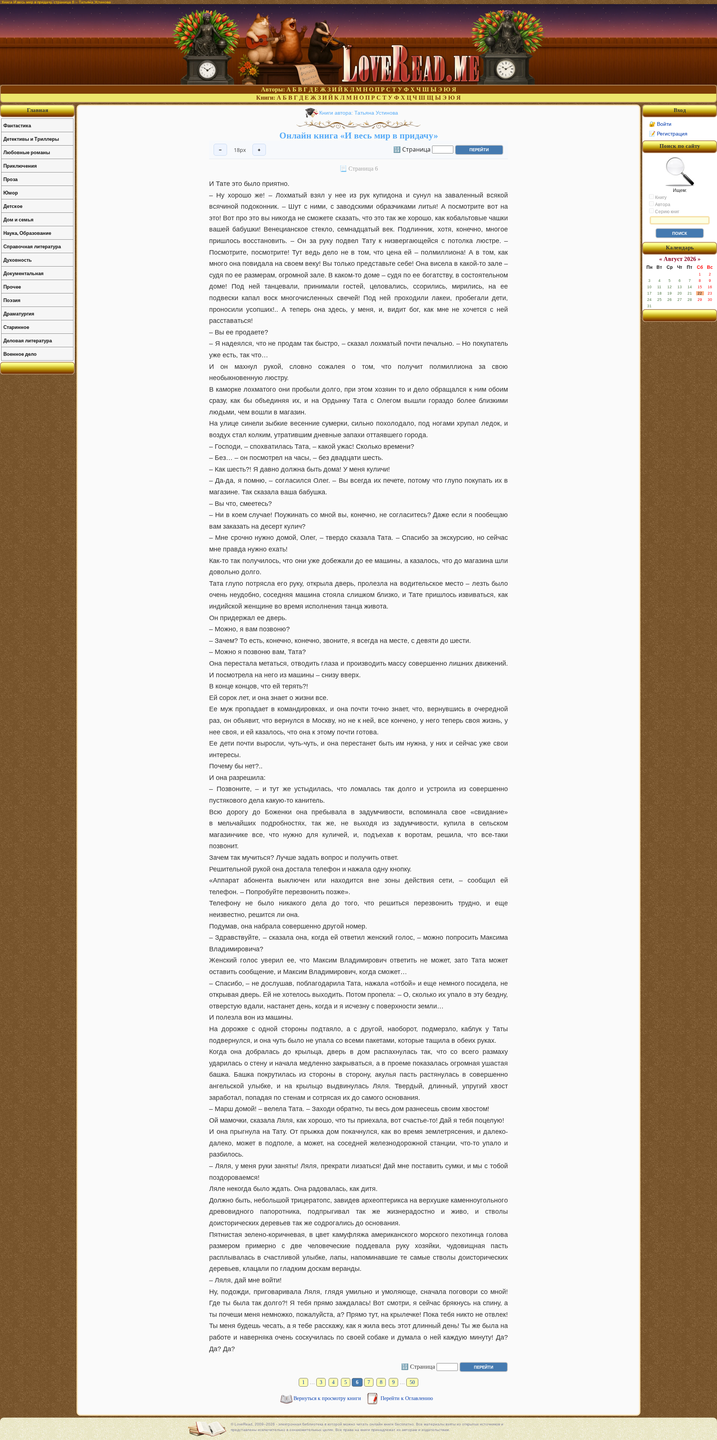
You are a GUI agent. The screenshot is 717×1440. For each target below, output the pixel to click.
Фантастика (17, 125)
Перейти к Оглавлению (407, 1398)
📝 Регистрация (668, 134)
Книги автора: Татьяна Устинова (358, 113)
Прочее (12, 286)
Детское (12, 205)
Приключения (20, 165)
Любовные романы (26, 152)
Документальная (23, 273)
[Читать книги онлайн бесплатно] (358, 83)
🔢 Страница (412, 149)
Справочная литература (32, 246)
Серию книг (666, 211)
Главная (37, 110)
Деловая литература (27, 340)
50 (412, 1382)
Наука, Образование (27, 232)
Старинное (16, 326)
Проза (10, 179)
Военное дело (20, 353)
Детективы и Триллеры (31, 138)
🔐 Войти (660, 124)
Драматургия (18, 313)
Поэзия (12, 300)
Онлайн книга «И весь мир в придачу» (358, 135)
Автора (662, 204)
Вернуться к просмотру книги (328, 1398)
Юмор (10, 192)
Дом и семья (18, 219)
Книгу (660, 197)
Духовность (17, 259)
